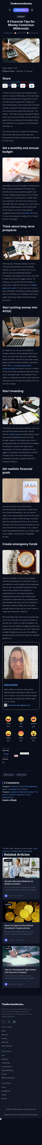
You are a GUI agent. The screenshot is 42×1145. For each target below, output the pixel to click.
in (9, 1022)
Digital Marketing (7, 1070)
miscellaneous (7, 1066)
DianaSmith (11, 684)
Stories (4, 1095)
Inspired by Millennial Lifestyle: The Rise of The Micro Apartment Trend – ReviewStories (20, 794)
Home (4, 1031)
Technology (6, 1063)
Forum (4, 1087)
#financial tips (21, 774)
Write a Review (7, 1046)
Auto (3, 1055)
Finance (4, 1074)
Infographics (6, 1091)
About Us (5, 1035)
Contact (4, 1038)
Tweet (6, 753)
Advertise (5, 1042)
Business (5, 1059)
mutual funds (14, 434)
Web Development (8, 1078)
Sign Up (4, 1098)
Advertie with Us (21, 10)
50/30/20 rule (27, 213)
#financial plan (8, 774)
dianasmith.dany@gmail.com (19, 705)
